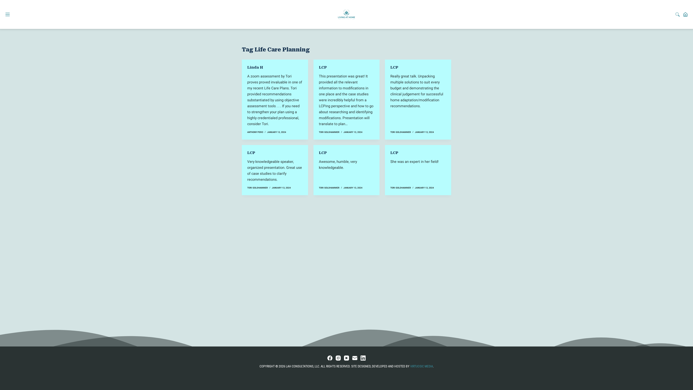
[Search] (677, 14)
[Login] (685, 14)
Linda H (255, 67)
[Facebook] (329, 358)
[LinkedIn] (363, 358)
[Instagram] (338, 358)
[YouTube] (346, 358)
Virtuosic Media (421, 366)
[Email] (354, 358)
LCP (323, 67)
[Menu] (7, 14)
